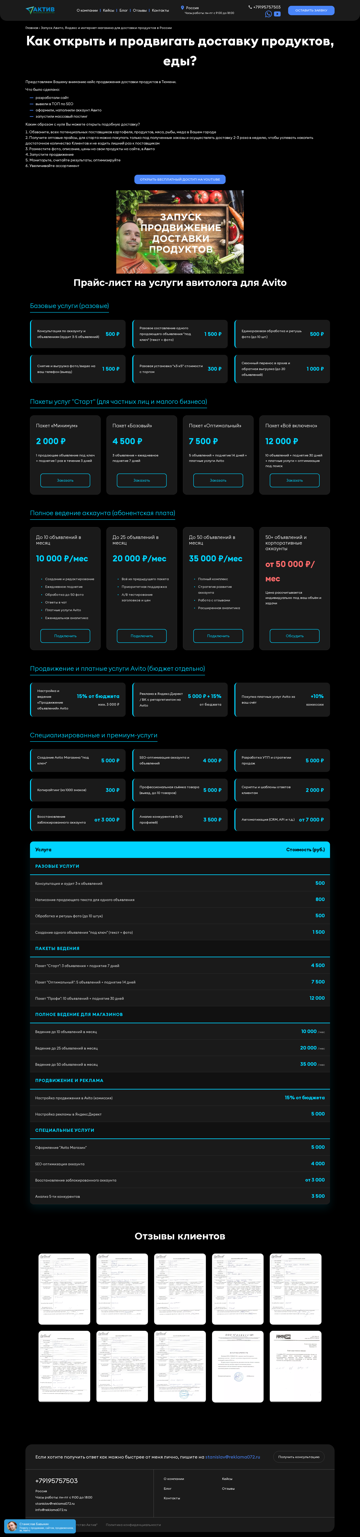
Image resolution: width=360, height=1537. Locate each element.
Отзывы (140, 10)
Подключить (65, 635)
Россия (192, 7)
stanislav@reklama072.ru (232, 1457)
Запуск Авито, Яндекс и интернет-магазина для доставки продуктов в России (106, 28)
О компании (87, 10)
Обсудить (295, 635)
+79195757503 (267, 7)
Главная (31, 28)
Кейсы (108, 10)
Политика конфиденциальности (133, 1525)
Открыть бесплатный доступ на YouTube (180, 179)
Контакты (160, 10)
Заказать (65, 480)
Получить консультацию (299, 1457)
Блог (123, 10)
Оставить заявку (311, 10)
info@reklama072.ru (51, 1510)
